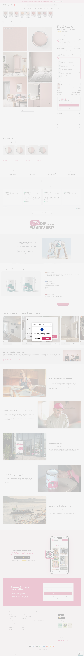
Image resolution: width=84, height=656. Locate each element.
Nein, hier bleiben (37, 338)
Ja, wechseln (47, 338)
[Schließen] (50, 325)
